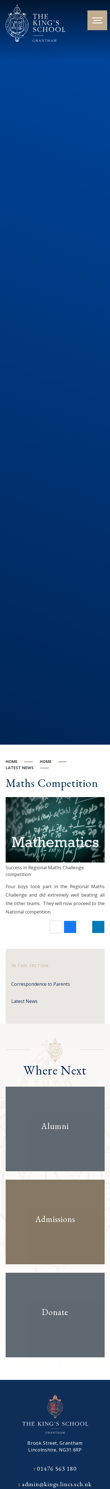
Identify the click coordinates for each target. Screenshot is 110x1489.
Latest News (20, 767)
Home (11, 761)
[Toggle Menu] (97, 20)
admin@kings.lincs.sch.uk (57, 1484)
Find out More (50, 1143)
